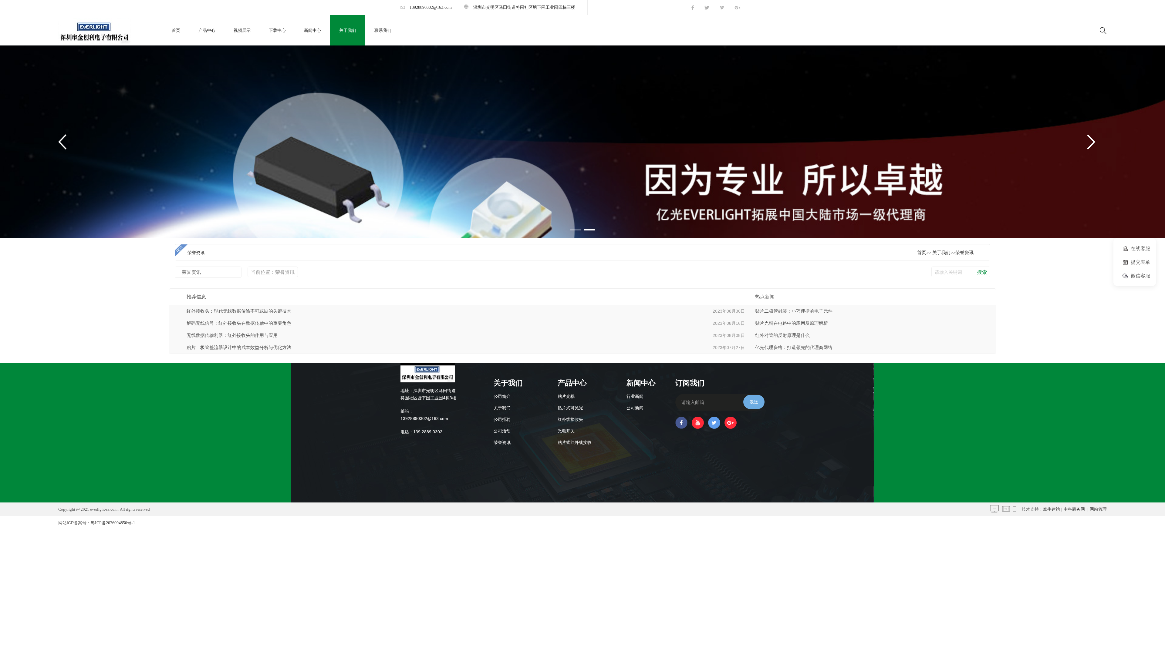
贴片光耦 (566, 396)
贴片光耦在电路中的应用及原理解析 (791, 323)
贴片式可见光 (570, 408)
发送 (754, 401)
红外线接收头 (570, 419)
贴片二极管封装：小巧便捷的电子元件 (793, 311)
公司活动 (502, 431)
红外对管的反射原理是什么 (782, 335)
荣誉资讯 (964, 252)
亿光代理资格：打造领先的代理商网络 (793, 347)
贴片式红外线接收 (575, 442)
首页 (176, 30)
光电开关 (566, 431)
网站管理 (1098, 509)
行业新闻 (634, 396)
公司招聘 (502, 419)
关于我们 (347, 30)
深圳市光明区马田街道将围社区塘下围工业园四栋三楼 (524, 7)
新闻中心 (312, 30)
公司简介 (502, 396)
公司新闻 (634, 408)
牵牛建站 (1051, 509)
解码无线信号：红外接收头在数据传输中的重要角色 (239, 323)
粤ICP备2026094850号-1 (113, 523)
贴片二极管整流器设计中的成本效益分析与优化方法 (239, 347)
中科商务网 (1074, 509)
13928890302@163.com (431, 7)
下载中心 (277, 30)
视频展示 (242, 30)
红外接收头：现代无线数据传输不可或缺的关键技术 (239, 311)
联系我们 (382, 30)
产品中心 (206, 30)
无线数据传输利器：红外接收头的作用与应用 (232, 335)
